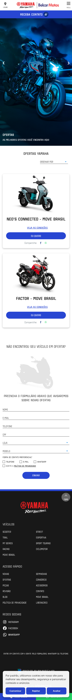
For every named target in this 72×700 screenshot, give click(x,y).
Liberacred (41, 602)
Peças (6, 585)
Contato (40, 591)
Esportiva (41, 537)
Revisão (6, 591)
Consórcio (41, 579)
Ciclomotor (42, 548)
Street (39, 531)
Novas (6, 573)
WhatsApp (41, 461)
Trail (5, 537)
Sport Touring (43, 543)
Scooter (7, 531)
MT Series (8, 543)
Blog (5, 596)
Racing (6, 548)
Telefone (10, 461)
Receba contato (31, 14)
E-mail (25, 461)
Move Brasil (9, 554)
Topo (66, 499)
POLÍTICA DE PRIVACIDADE (15, 602)
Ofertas (7, 579)
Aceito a (21, 465)
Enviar (36, 475)
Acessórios (42, 585)
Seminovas (41, 573)
